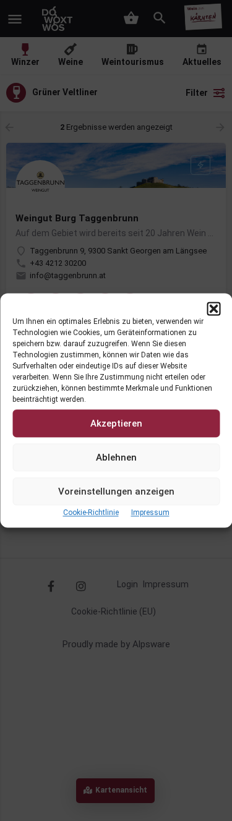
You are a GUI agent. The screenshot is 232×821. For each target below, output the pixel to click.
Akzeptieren (116, 423)
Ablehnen (116, 457)
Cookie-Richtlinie (91, 512)
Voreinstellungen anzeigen (116, 491)
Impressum (150, 512)
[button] (213, 308)
